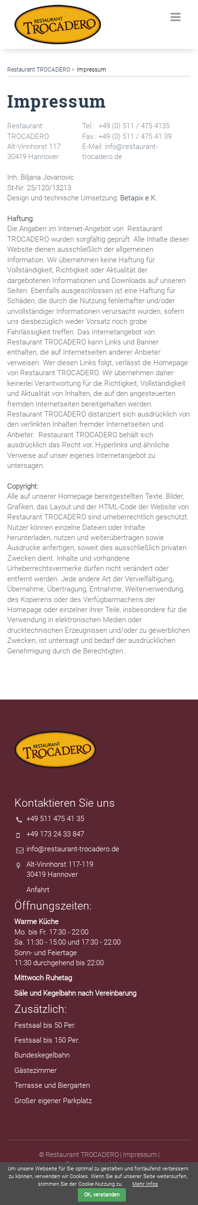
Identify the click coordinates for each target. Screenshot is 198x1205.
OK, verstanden (102, 1195)
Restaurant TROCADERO (38, 69)
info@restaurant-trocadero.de (72, 849)
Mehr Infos (145, 1184)
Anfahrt (38, 889)
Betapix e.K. (138, 198)
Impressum (140, 1154)
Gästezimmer (35, 1070)
